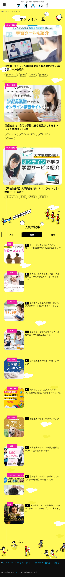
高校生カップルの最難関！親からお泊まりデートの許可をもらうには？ (42, 304)
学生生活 (45, 134)
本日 (11, 234)
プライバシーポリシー (24, 563)
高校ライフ (11, 277)
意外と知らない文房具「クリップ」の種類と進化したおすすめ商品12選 (43, 391)
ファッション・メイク (15, 475)
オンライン (12, 75)
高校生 (44, 75)
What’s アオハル (8, 563)
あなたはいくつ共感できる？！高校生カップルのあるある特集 (42, 333)
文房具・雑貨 (12, 388)
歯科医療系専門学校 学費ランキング (42, 362)
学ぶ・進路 (11, 359)
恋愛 (9, 244)
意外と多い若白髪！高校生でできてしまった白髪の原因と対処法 (42, 478)
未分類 (12, 451)
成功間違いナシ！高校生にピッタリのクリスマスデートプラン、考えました (42, 508)
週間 (32, 234)
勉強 (24, 75)
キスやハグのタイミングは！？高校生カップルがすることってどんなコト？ (42, 277)
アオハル (17, 572)
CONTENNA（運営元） (43, 563)
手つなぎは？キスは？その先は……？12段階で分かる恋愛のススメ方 (43, 246)
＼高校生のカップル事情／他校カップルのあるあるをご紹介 (42, 449)
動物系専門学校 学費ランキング (42, 419)
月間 (53, 234)
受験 (33, 75)
